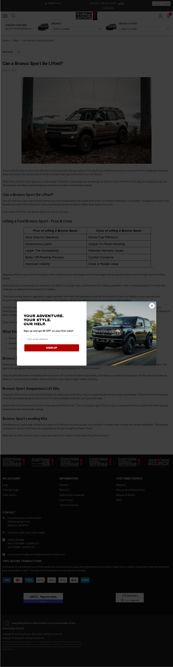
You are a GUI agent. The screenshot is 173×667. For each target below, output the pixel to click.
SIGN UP (51, 348)
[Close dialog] (152, 306)
